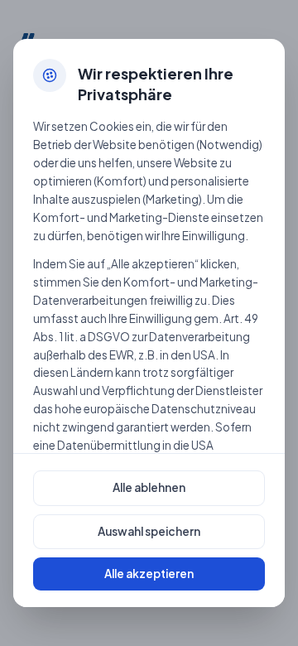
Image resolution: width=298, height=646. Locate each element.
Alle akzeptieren (149, 573)
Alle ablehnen (149, 487)
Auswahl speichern (149, 531)
